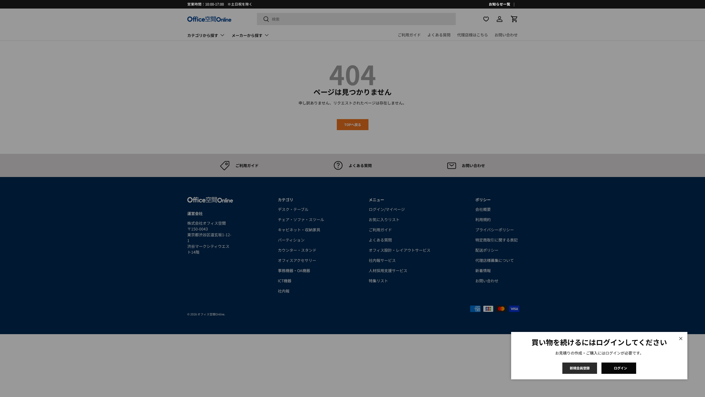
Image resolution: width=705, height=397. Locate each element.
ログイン (620, 368)
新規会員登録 (580, 368)
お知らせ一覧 (499, 4)
